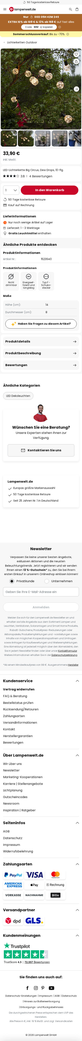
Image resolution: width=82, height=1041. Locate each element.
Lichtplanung (12, 790)
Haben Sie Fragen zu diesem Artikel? (44, 324)
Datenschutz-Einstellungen (21, 995)
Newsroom (11, 803)
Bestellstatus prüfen (18, 703)
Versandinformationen (20, 722)
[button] (9, 138)
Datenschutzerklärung (64, 655)
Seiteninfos (14, 823)
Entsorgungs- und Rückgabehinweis (41, 1007)
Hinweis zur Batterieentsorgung (42, 1001)
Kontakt (9, 729)
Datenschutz (12, 838)
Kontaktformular (67, 650)
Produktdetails (17, 341)
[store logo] (24, 9)
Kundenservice (18, 681)
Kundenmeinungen (21, 935)
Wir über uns (12, 764)
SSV (39, 27)
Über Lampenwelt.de (23, 755)
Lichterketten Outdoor (22, 42)
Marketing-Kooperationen (23, 777)
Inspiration (11, 810)
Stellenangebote (30, 784)
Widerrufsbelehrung (18, 851)
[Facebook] (30, 988)
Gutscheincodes (15, 797)
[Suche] (71, 9)
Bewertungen (16, 365)
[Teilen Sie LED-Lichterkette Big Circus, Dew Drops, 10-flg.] (76, 61)
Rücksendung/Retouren (21, 709)
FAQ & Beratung (15, 696)
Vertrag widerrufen (19, 689)
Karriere (9, 784)
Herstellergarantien (18, 736)
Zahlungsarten (14, 716)
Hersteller (73, 664)
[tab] (41, 712)
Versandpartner (19, 910)
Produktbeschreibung (23, 353)
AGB (6, 831)
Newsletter (11, 770)
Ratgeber (28, 810)
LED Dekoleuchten (18, 396)
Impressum (11, 845)
